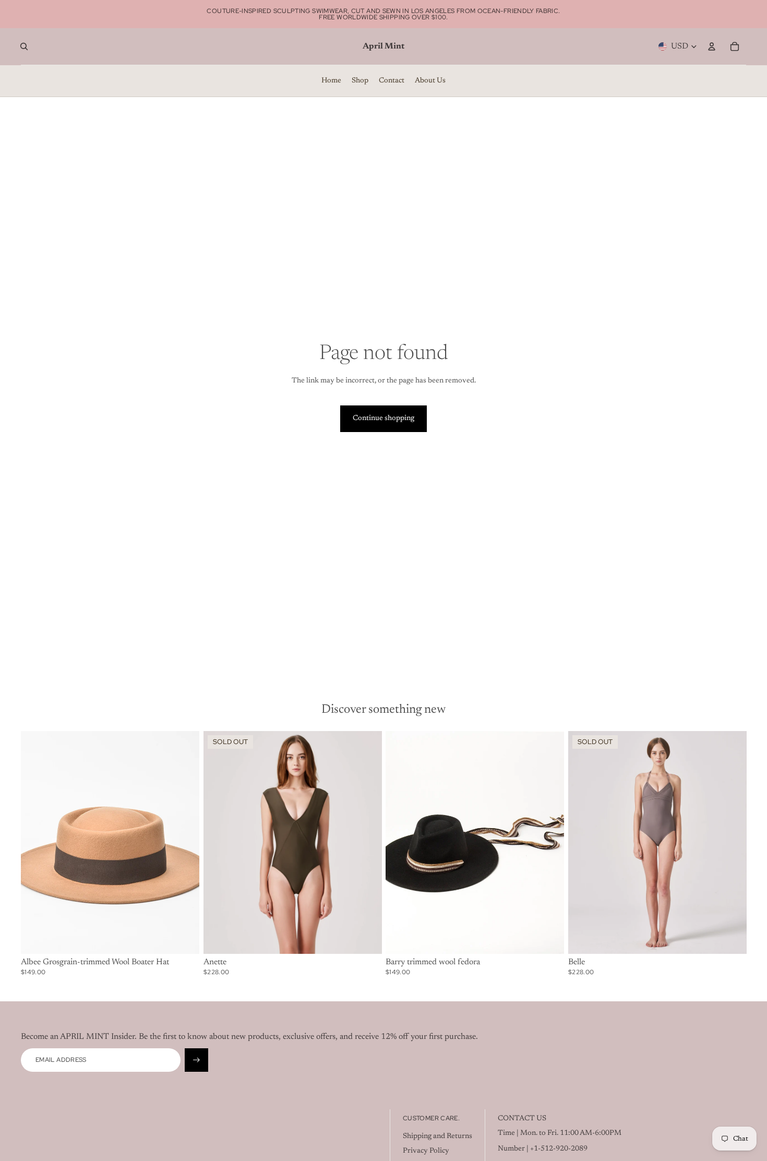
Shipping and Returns (437, 1136)
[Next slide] (183, 842)
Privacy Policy (426, 1151)
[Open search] (24, 46)
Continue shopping (383, 418)
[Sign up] (196, 1060)
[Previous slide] (36, 842)
